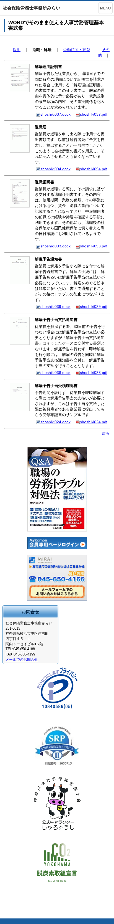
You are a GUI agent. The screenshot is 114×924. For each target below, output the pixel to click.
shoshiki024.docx (55, 422)
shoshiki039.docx (55, 306)
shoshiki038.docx (55, 372)
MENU (105, 8)
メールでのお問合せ (22, 659)
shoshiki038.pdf (93, 372)
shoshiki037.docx (55, 114)
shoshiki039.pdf (93, 306)
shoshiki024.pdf (93, 422)
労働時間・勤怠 (76, 49)
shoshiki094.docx (55, 169)
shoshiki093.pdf (93, 246)
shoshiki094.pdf (93, 169)
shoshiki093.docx (55, 246)
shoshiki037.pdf (93, 114)
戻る (106, 433)
